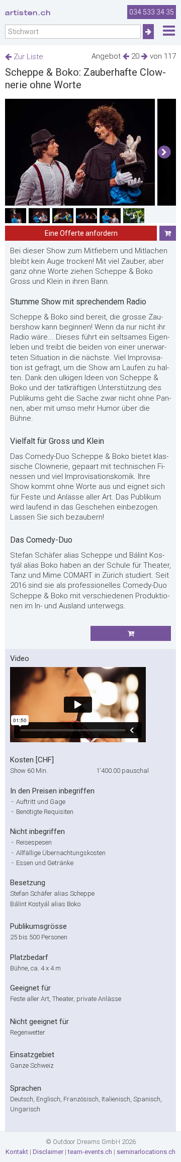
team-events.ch (90, 1151)
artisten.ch (28, 12)
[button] (164, 152)
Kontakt (17, 1151)
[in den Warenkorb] (167, 233)
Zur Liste (27, 56)
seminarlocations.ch (146, 1151)
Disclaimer (48, 1151)
